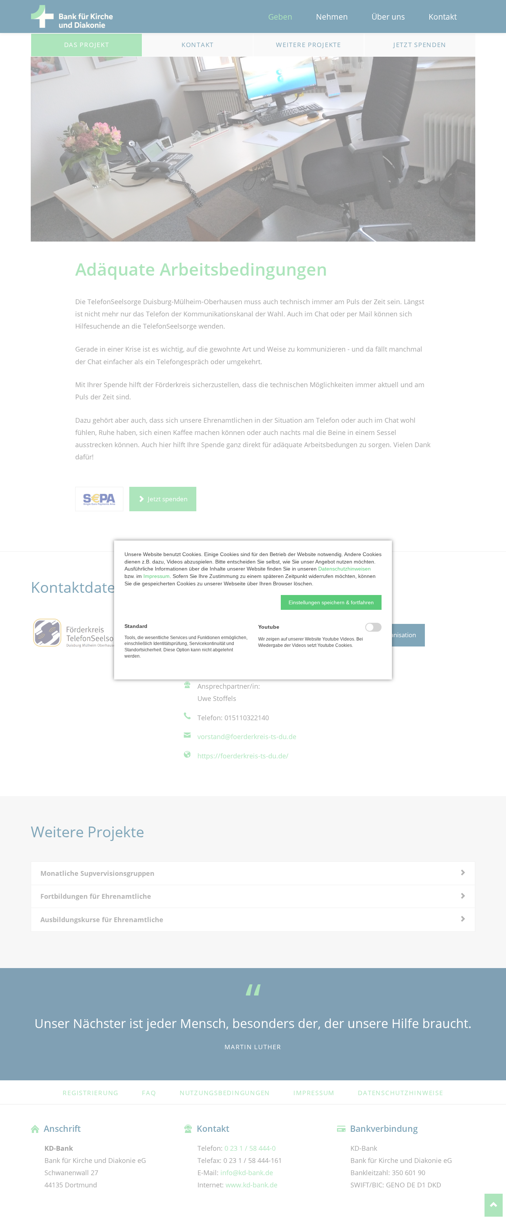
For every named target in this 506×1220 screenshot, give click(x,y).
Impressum (156, 576)
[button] (331, 602)
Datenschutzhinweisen (344, 569)
